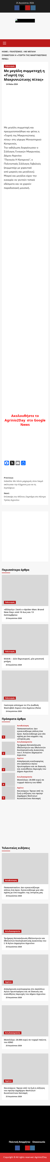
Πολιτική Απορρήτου (19, 1142)
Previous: (23, 482)
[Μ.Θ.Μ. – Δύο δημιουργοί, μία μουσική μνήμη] (25, 639)
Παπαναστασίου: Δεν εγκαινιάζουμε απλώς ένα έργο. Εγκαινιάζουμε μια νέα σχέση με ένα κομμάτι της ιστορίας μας (31, 733)
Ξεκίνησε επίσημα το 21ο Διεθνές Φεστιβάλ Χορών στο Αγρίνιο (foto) (22, 706)
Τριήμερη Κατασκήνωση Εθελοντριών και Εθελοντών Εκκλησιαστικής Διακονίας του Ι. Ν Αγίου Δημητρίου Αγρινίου (31, 750)
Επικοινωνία (38, 1142)
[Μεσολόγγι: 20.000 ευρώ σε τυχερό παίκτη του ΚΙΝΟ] (8, 779)
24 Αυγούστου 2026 (14, 711)
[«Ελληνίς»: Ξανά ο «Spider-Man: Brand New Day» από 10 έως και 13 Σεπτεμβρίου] (25, 590)
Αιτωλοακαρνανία (24, 742)
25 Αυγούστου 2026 (14, 618)
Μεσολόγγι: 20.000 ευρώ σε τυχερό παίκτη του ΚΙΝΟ (30, 781)
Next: (25, 496)
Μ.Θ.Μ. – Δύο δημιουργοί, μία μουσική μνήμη (24, 660)
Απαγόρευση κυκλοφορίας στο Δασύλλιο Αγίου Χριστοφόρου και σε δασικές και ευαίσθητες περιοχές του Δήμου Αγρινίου (31, 766)
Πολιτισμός (10, 66)
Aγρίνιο (20, 758)
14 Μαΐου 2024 (12, 84)
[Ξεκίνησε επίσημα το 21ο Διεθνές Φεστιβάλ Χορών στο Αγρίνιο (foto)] (25, 686)
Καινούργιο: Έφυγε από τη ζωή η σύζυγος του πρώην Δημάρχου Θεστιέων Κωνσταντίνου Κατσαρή (30, 794)
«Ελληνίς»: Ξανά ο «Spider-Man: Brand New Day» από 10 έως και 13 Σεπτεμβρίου (24, 612)
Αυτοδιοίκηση (23, 726)
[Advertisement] (25, 536)
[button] (4, 42)
